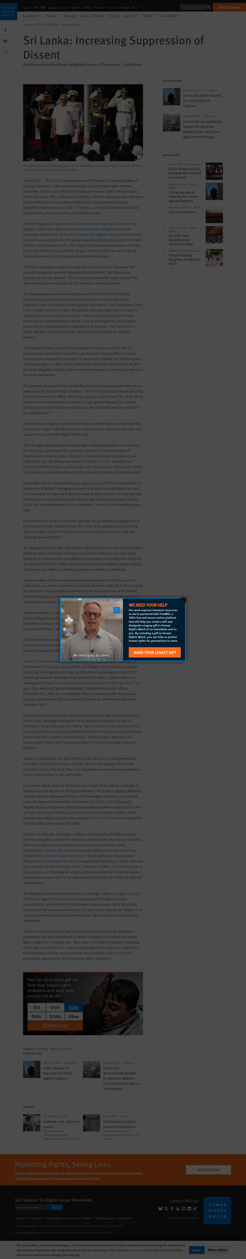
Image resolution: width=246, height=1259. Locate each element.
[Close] (183, 600)
